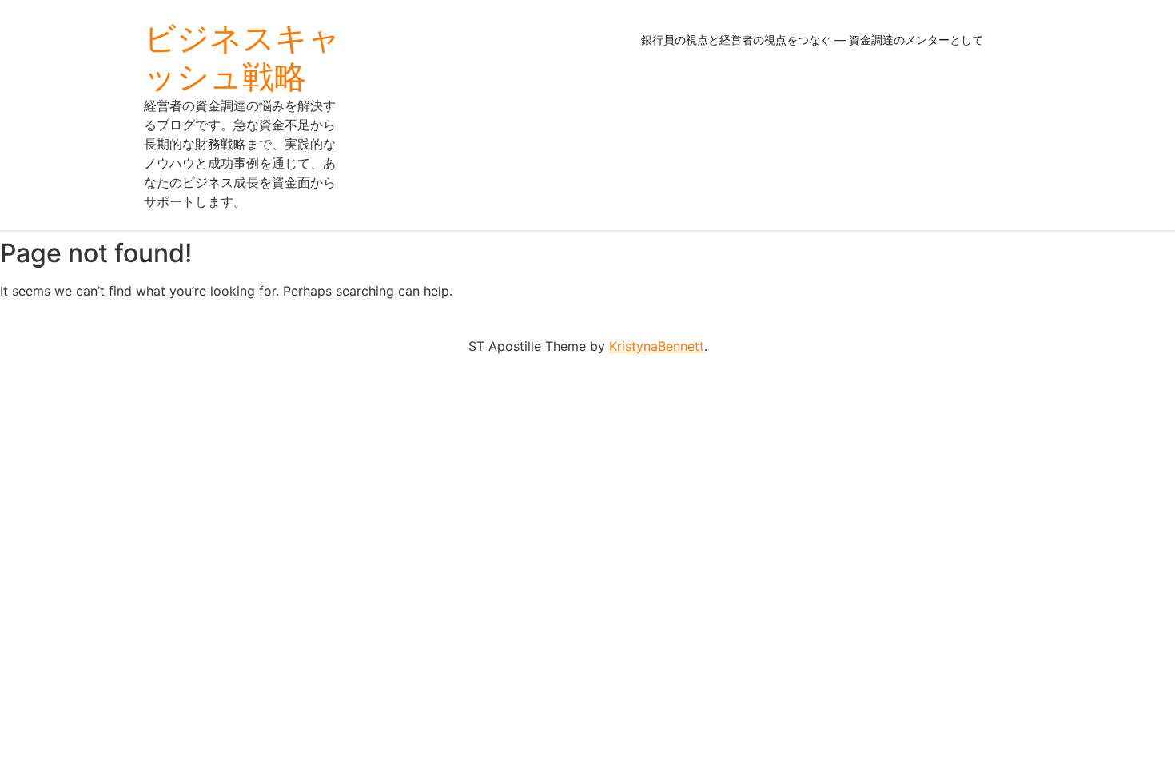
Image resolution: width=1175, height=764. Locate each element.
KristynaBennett (656, 346)
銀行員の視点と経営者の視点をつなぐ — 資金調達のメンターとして (812, 39)
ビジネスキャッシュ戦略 (242, 57)
